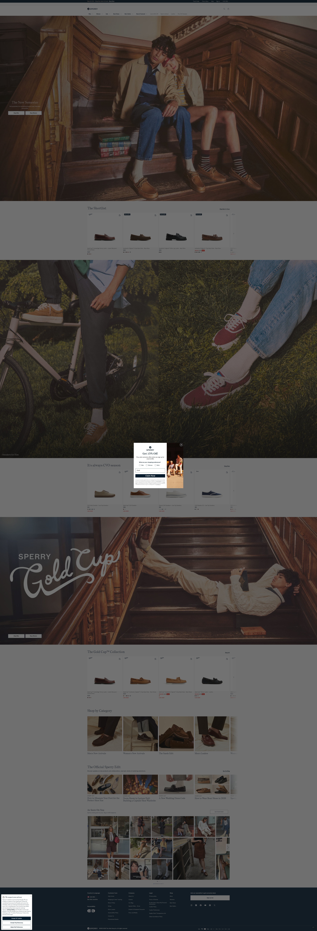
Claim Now (150, 476)
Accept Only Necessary (16, 922)
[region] (16, 912)
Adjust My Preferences (16, 927)
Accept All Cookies (16, 918)
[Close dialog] (181, 444)
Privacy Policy (11, 909)
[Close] (31, 896)
